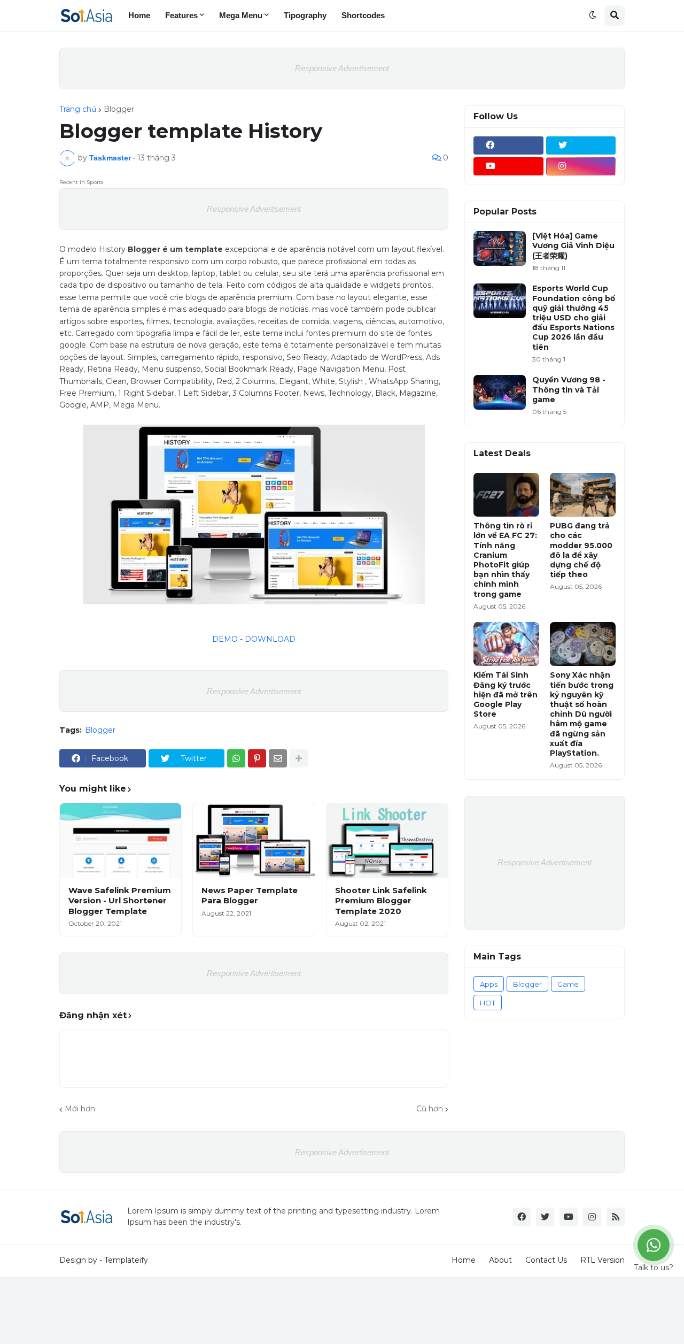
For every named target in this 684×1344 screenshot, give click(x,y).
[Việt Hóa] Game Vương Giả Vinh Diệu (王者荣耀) (573, 245)
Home (464, 1260)
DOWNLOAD (270, 639)
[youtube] (508, 166)
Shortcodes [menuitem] (363, 15)
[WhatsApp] (236, 758)
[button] (592, 15)
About (500, 1260)
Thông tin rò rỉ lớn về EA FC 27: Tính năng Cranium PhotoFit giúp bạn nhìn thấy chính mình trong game (505, 559)
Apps (489, 984)
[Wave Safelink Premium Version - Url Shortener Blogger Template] (120, 840)
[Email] (278, 758)
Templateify (126, 1260)
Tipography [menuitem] (305, 15)
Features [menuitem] (181, 15)
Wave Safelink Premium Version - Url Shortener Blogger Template (119, 900)
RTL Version (602, 1260)
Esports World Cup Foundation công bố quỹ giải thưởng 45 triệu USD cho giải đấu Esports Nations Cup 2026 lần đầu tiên (573, 317)
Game (568, 984)
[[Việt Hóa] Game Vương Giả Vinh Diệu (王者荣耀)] (499, 248)
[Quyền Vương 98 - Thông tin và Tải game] (499, 392)
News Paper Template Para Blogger (249, 895)
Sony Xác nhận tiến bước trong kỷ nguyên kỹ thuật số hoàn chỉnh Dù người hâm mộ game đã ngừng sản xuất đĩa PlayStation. (581, 714)
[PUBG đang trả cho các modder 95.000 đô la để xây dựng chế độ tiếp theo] (583, 495)
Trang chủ (77, 109)
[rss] (616, 1217)
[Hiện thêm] (299, 758)
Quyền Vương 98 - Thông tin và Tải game (568, 389)
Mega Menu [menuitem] (240, 15)
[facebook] (508, 145)
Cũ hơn (429, 1108)
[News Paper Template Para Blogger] (253, 840)
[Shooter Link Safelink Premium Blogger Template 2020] (387, 840)
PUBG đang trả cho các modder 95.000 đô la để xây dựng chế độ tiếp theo (581, 550)
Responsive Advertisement (342, 68)
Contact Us (546, 1260)
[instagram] (581, 166)
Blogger (119, 109)
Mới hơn (80, 1108)
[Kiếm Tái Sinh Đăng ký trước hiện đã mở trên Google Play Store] (506, 644)
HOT (487, 1003)
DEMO (225, 639)
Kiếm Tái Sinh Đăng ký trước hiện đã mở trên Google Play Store (505, 694)
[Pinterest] (257, 758)
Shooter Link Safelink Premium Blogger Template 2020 (381, 900)
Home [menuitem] (139, 15)
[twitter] (581, 145)
